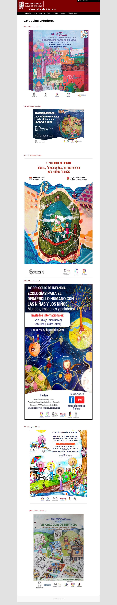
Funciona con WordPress (58, 599)
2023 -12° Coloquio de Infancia (32, 106)
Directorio (85, 0)
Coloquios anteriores (39, 13)
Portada (80, 0)
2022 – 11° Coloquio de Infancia (32, 155)
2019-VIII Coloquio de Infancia (37, 510)
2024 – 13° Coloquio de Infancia (32, 27)
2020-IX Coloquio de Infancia (32, 427)
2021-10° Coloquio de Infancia (32, 281)
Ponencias (62, 13)
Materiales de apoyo (73, 13)
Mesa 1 (49, 13)
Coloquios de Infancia (42, 9)
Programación (27, 13)
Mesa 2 (56, 13)
